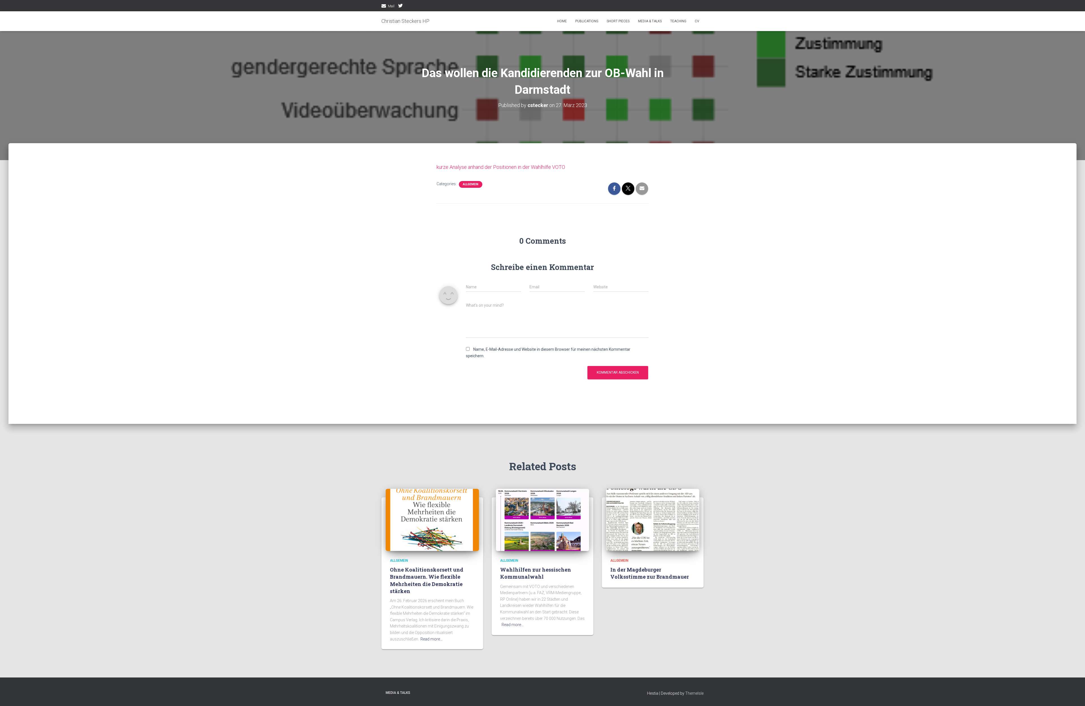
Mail (391, 6)
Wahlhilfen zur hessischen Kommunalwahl (535, 573)
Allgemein (470, 184)
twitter (400, 6)
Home (562, 21)
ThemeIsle (694, 693)
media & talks (650, 21)
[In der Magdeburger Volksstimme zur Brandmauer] (652, 519)
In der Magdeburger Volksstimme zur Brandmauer (649, 573)
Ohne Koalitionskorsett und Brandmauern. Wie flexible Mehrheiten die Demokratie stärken (426, 580)
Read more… (431, 639)
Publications (586, 21)
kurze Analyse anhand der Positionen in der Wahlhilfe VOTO (501, 167)
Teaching (678, 21)
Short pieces (618, 21)
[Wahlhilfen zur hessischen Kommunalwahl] (542, 519)
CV (697, 21)
